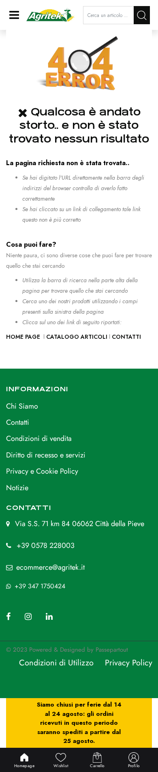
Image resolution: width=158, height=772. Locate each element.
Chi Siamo (22, 406)
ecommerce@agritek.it (50, 567)
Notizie (17, 488)
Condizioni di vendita (39, 438)
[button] (142, 15)
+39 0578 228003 (46, 545)
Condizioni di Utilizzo (56, 663)
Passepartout (112, 649)
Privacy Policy (128, 663)
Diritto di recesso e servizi (45, 455)
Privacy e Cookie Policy (42, 471)
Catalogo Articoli (76, 337)
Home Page (24, 337)
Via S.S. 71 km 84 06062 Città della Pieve (79, 523)
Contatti (126, 337)
